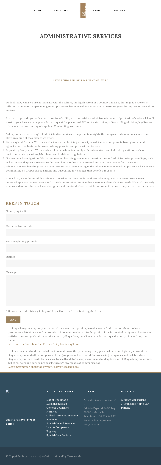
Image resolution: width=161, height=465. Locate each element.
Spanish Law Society (58, 435)
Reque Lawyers (31, 456)
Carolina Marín (76, 456)
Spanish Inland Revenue (60, 423)
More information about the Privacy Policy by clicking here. (43, 344)
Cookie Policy (15, 419)
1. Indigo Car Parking (133, 399)
